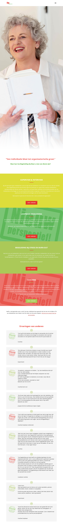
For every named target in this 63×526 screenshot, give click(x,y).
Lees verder (31, 202)
